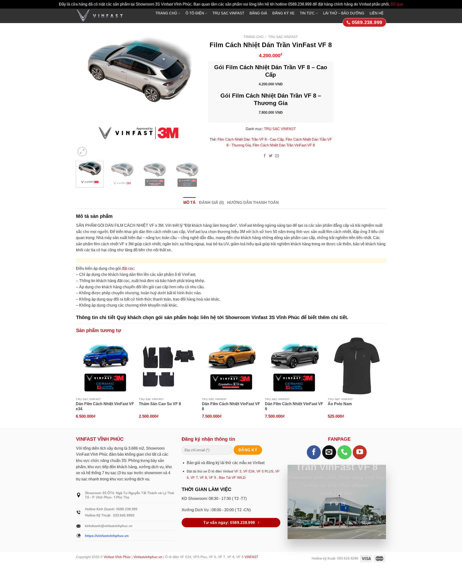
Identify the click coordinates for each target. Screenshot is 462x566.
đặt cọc (128, 268)
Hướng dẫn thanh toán (253, 203)
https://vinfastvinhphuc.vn (107, 536)
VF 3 (237, 471)
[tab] (189, 202)
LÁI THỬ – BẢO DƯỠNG (343, 13)
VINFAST (251, 557)
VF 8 (203, 477)
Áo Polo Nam (340, 404)
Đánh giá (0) (211, 203)
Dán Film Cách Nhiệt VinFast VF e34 (105, 406)
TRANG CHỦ (166, 13)
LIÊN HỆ (377, 13)
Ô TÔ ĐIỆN (195, 13)
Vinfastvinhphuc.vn (148, 557)
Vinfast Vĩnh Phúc (117, 557)
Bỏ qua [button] (397, 4)
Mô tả (189, 203)
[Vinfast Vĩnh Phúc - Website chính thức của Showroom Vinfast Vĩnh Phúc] (99, 15)
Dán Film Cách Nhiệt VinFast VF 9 (294, 406)
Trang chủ (253, 37)
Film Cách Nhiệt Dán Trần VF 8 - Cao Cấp (251, 139)
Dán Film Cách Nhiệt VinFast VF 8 (231, 406)
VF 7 (194, 477)
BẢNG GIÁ (258, 13)
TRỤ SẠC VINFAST (228, 13)
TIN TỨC (307, 13)
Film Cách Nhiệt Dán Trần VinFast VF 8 (284, 145)
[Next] (192, 94)
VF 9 (212, 477)
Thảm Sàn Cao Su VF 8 (160, 404)
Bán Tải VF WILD (232, 477)
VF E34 (249, 471)
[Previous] (84, 94)
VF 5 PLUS (265, 471)
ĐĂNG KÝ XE (283, 13)
